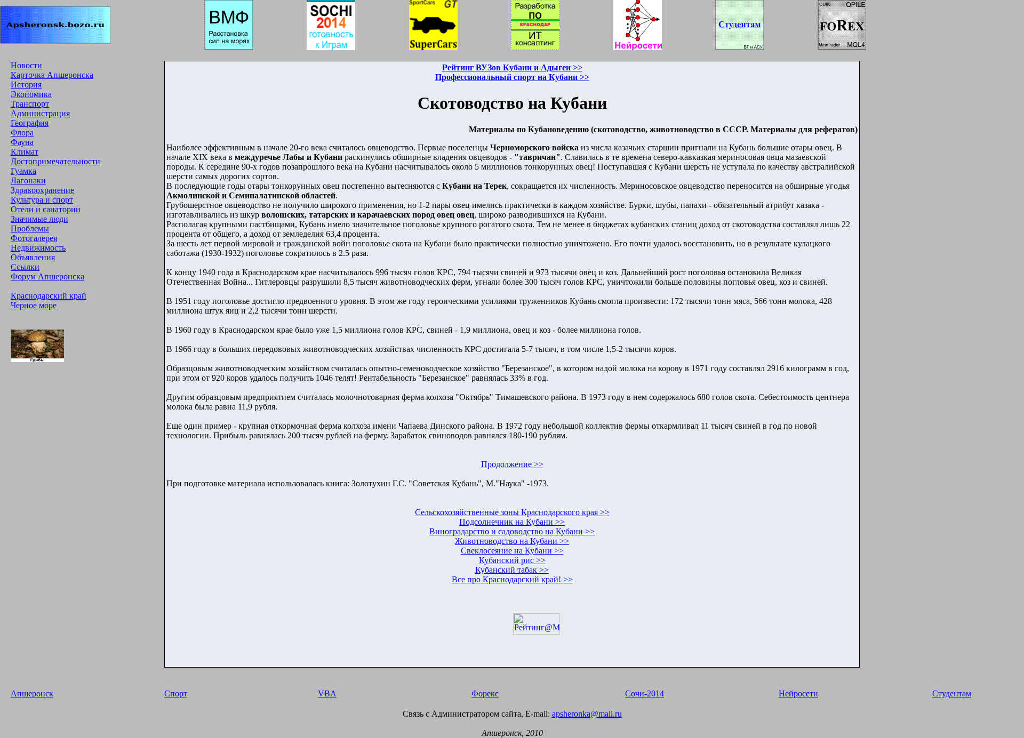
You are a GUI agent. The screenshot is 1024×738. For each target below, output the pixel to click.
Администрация (40, 113)
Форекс (485, 693)
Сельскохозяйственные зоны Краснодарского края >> (512, 512)
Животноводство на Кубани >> (512, 541)
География (30, 122)
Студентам (951, 693)
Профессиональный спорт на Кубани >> (512, 77)
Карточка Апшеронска (52, 74)
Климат (24, 151)
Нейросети (798, 693)
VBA (327, 693)
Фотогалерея (34, 238)
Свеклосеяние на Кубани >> (512, 550)
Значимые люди (39, 218)
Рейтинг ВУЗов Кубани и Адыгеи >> (512, 67)
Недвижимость (38, 247)
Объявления (33, 257)
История (26, 84)
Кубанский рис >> (512, 560)
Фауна (22, 142)
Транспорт (30, 103)
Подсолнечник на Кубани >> (512, 521)
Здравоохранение (42, 190)
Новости (26, 65)
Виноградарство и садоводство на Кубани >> (512, 531)
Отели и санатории (46, 209)
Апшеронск (32, 693)
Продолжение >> (512, 464)
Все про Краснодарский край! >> (512, 579)
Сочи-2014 (644, 693)
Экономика (31, 94)
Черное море (34, 305)
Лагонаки (28, 180)
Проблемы (30, 228)
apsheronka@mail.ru (587, 713)
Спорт (175, 693)
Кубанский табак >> (512, 569)
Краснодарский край (48, 295)
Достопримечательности (55, 161)
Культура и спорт (42, 199)
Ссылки (25, 266)
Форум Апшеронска (47, 276)
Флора (22, 132)
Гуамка (23, 170)
